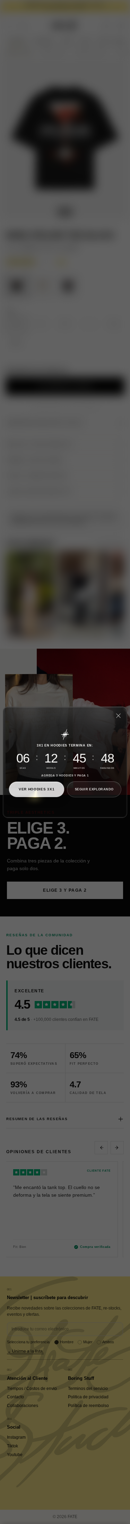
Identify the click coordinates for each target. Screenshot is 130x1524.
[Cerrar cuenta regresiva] (118, 715)
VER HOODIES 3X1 (36, 789)
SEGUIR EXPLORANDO (94, 789)
